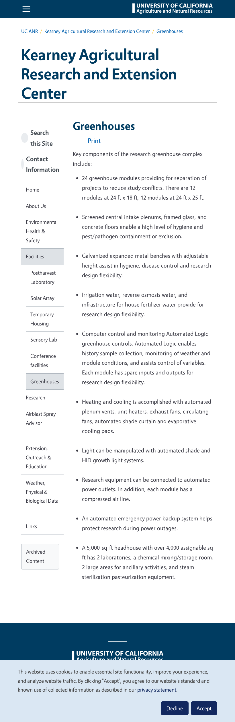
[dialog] (117, 691)
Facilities (35, 256)
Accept (204, 708)
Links (31, 526)
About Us (36, 205)
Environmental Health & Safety (42, 230)
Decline (175, 708)
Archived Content (35, 556)
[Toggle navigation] (26, 9)
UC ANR (29, 31)
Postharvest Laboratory (43, 277)
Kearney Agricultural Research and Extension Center (97, 31)
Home (32, 189)
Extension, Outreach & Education (38, 457)
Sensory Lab (43, 339)
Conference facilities (43, 360)
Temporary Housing (42, 319)
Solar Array (42, 297)
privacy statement (156, 689)
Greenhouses (44, 381)
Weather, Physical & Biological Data (42, 491)
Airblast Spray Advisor (41, 418)
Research (35, 397)
